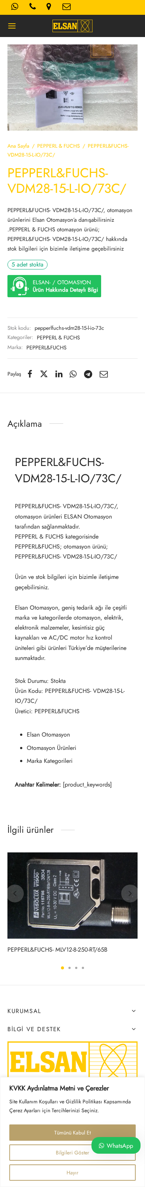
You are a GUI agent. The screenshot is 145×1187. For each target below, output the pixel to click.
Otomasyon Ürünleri (51, 748)
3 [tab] (76, 968)
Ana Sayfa (18, 146)
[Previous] (15, 893)
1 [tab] (62, 967)
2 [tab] (69, 968)
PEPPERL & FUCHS (58, 146)
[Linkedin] (59, 374)
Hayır (72, 1172)
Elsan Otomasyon (48, 734)
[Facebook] (30, 374)
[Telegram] (88, 374)
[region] (72, 1132)
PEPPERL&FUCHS (46, 347)
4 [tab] (83, 968)
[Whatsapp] (73, 374)
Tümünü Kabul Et (72, 1132)
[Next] (130, 893)
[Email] (104, 374)
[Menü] (11, 26)
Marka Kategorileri (49, 761)
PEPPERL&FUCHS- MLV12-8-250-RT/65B (57, 949)
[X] (44, 374)
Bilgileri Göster (72, 1152)
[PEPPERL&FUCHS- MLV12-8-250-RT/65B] (72, 895)
